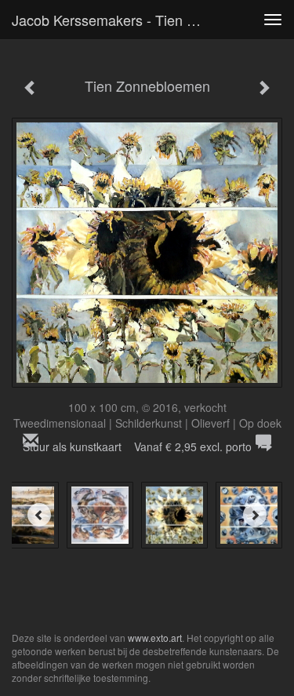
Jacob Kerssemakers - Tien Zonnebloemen (112, 19)
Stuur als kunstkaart (137, 446)
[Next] (255, 515)
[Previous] (39, 515)
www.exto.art (155, 637)
